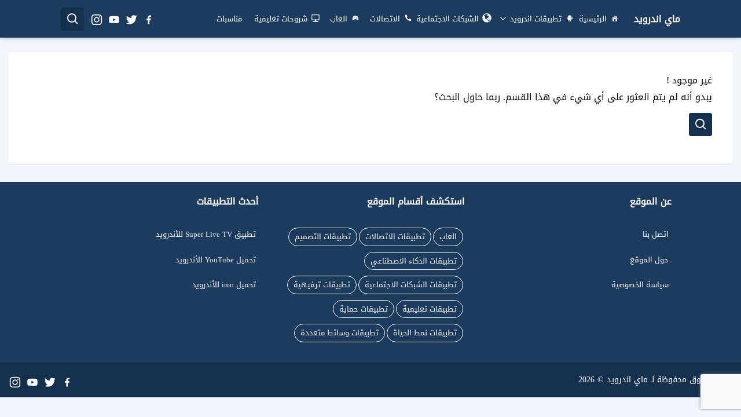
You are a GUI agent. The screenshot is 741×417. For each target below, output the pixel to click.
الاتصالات (385, 19)
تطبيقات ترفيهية (322, 284)
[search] (72, 19)
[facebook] (148, 19)
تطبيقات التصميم (323, 236)
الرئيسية (593, 19)
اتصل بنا (656, 234)
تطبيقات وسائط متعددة (339, 332)
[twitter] (130, 19)
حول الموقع (649, 260)
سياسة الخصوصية (640, 284)
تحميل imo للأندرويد (224, 284)
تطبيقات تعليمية (429, 309)
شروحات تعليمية (280, 19)
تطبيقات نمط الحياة (425, 332)
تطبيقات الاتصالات (395, 236)
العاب (338, 19)
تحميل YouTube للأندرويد (215, 260)
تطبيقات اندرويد (535, 19)
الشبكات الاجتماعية (447, 19)
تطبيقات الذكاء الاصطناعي (413, 261)
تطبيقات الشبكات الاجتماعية (411, 284)
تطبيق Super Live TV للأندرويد (206, 234)
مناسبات (229, 19)
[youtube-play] (113, 19)
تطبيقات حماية (363, 309)
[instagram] (96, 19)
